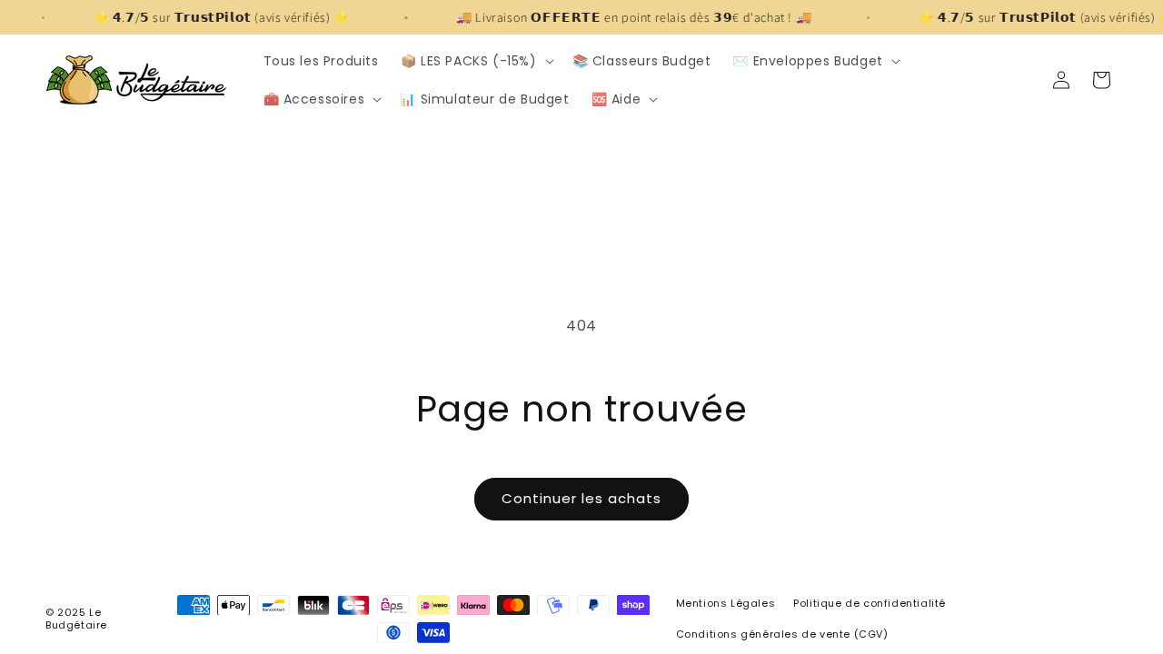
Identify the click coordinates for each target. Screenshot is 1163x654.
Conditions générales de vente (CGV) (782, 634)
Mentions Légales (726, 603)
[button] (476, 61)
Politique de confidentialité (869, 603)
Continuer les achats (581, 498)
